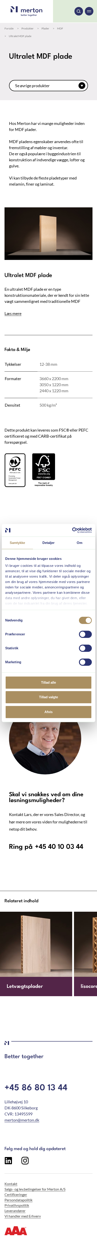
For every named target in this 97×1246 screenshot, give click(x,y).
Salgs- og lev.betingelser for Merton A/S (35, 1189)
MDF (60, 28)
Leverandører (15, 1210)
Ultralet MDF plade (20, 36)
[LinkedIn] (8, 1162)
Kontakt (11, 1184)
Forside (9, 28)
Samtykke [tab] (17, 543)
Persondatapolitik (18, 1200)
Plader (45, 28)
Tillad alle (48, 682)
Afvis (48, 712)
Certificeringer (16, 1194)
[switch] (85, 634)
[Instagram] (25, 1162)
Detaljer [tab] (48, 543)
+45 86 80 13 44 (36, 1088)
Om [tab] (79, 543)
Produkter (27, 28)
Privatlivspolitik (17, 1205)
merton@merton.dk (22, 1119)
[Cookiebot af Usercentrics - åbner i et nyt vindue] (72, 530)
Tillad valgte (48, 697)
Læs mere (13, 313)
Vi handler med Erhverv (23, 1216)
